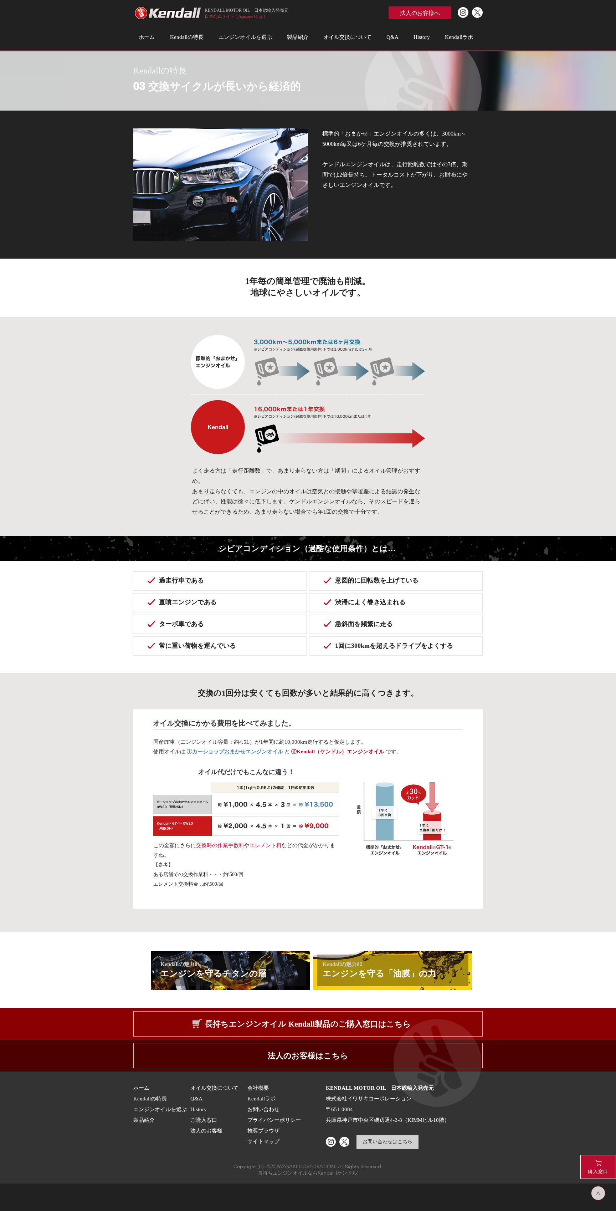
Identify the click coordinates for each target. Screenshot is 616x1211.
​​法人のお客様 (206, 1130)
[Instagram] (463, 12)
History (198, 1109)
